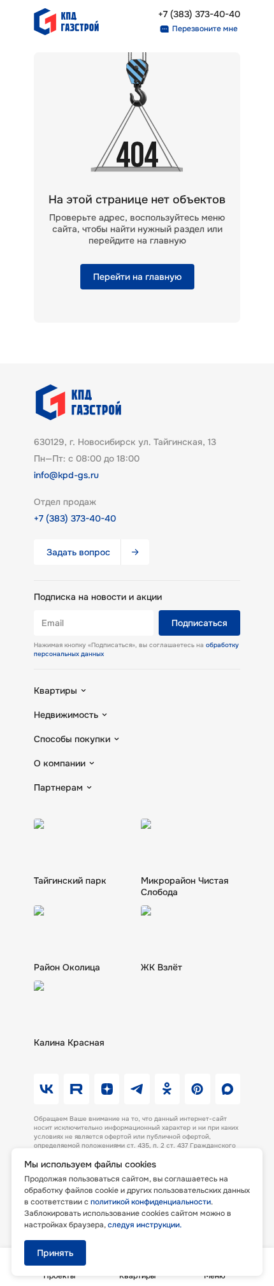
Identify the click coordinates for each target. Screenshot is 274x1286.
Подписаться (199, 623)
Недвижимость (66, 714)
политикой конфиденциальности (150, 1202)
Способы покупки (72, 739)
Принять (55, 1253)
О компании (59, 763)
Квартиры (55, 690)
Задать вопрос (78, 552)
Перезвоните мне (205, 29)
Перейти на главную (137, 276)
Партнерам (58, 787)
